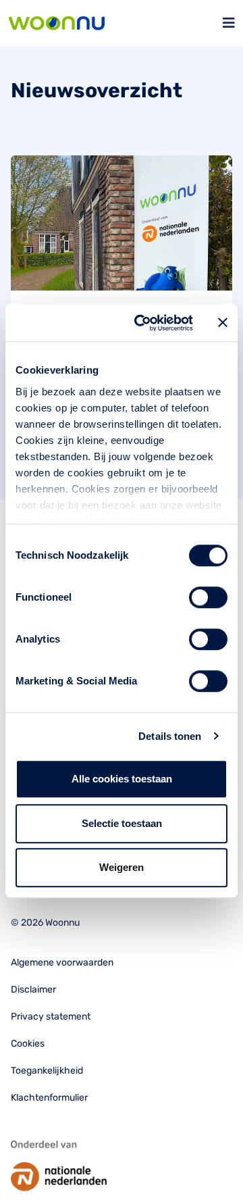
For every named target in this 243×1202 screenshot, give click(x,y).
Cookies (28, 1043)
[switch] (208, 597)
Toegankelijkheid (47, 1070)
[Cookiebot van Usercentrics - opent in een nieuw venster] (142, 323)
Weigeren (121, 867)
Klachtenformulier (49, 1097)
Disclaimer (33, 989)
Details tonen (169, 736)
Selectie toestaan (122, 823)
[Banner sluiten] (222, 323)
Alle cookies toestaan (122, 778)
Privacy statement (50, 1016)
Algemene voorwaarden (62, 962)
